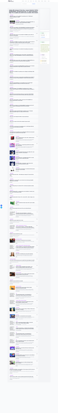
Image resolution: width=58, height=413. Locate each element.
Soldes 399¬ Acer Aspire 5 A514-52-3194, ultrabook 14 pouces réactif (20, 121)
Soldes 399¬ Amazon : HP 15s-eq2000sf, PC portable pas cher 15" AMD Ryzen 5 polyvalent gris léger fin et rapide (21, 16)
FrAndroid (17, 165)
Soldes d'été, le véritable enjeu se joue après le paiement (24, 253)
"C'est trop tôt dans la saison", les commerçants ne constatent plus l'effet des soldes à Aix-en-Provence (23, 334)
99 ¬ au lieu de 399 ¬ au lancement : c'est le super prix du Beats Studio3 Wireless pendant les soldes (24, 163)
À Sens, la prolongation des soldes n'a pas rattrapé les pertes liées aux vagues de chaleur (25, 341)
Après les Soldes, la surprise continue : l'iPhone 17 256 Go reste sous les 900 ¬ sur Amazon (25, 309)
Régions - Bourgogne (19, 265)
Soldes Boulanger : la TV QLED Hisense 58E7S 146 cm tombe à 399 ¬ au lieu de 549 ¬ (25, 145)
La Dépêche (17, 230)
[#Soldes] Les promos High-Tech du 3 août (16, 233)
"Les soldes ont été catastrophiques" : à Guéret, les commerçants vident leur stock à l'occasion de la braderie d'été (24, 214)
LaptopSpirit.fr (11, 18)
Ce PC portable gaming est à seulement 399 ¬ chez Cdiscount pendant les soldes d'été (22, 186)
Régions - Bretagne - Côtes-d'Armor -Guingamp (21, 300)
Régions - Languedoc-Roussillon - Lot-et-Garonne (22, 225)
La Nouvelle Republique (18, 324)
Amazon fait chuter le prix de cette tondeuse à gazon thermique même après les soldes (24, 288)
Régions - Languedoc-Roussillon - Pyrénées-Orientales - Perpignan (23, 245)
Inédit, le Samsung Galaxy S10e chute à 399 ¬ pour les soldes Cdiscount (20, 208)
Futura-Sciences (18, 277)
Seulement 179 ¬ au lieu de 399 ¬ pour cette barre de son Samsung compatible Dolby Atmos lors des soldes (21, 180)
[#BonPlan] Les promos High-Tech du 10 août (16, 220)
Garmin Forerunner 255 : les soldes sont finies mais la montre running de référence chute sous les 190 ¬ (25, 274)
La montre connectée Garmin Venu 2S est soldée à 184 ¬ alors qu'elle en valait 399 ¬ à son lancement (25, 152)
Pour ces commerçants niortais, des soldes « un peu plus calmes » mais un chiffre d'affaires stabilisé (24, 323)
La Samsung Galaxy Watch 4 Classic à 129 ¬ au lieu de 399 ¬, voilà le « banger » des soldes (22, 197)
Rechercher (33, 3)
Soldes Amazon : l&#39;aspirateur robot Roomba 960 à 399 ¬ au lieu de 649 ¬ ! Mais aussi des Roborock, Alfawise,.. (25, 22)
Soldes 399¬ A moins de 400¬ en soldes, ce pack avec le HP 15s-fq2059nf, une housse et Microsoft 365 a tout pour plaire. (21, 100)
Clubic (17, 148)
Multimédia (18, 20)
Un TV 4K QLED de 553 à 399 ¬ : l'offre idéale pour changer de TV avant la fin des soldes (22, 175)
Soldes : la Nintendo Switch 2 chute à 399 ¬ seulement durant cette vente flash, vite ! (25, 138)
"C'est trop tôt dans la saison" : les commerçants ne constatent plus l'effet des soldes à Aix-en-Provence (23, 295)
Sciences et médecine (19, 272)
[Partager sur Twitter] (1, 207)
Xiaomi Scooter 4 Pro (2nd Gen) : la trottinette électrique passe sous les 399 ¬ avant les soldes (25, 169)
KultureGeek (11, 223)
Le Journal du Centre (18, 270)
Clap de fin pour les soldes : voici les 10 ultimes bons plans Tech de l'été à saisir (21, 376)
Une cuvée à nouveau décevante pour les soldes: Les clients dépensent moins (22, 260)
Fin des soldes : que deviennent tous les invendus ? (23, 240)
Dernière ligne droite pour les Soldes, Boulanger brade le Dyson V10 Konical (24, 362)
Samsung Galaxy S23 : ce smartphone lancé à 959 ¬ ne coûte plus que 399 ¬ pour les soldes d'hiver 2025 (25, 158)
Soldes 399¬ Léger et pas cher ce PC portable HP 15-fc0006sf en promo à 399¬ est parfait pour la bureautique (22, 35)
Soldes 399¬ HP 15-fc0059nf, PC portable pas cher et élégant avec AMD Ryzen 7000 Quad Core (22, 72)
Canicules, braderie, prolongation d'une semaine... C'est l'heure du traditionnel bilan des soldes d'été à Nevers (24, 267)
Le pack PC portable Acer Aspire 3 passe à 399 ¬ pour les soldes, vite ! (25, 203)
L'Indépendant (17, 250)
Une (17, 321)
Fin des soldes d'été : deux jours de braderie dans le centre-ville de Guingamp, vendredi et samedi (25, 302)
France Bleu (17, 337)
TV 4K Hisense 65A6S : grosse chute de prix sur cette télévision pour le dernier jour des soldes (25, 355)
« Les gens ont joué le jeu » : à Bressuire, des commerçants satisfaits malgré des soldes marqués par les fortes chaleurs (25, 328)
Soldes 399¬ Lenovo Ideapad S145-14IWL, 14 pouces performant (19, 116)
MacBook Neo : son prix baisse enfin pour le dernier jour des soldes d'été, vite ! (25, 348)
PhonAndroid (17, 141)
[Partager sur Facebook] (1, 205)
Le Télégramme (17, 305)
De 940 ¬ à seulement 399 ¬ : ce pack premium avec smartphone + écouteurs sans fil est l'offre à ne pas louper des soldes (22, 192)
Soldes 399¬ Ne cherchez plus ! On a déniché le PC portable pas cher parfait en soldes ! (21, 49)
